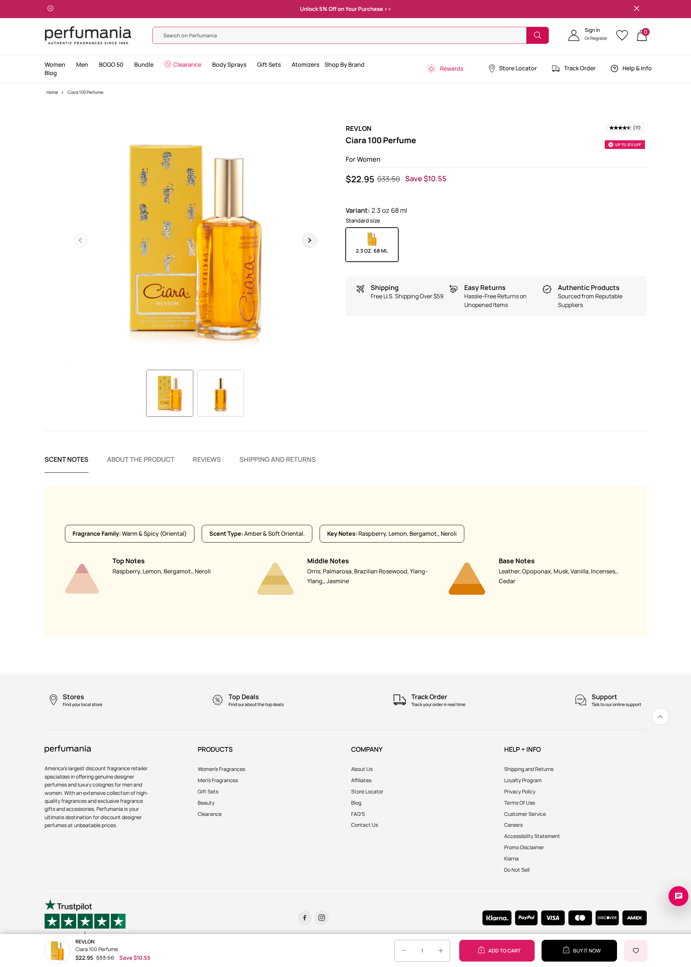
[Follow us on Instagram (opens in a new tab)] (322, 918)
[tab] (67, 464)
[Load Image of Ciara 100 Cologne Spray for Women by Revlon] (170, 393)
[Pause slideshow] (50, 9)
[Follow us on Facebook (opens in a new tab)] (305, 918)
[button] (587, 35)
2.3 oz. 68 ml (372, 250)
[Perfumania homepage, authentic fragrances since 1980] (88, 34)
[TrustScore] (85, 917)
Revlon (358, 128)
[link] (660, 716)
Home (52, 92)
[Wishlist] (624, 35)
